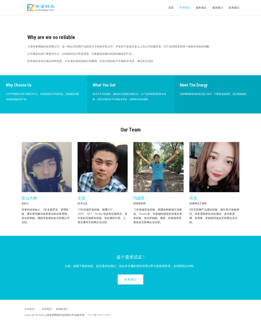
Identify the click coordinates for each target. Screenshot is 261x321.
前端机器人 (62, 309)
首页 (171, 7)
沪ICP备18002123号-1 (100, 315)
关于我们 (184, 7)
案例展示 (217, 7)
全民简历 (47, 309)
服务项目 (201, 7)
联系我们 (234, 7)
